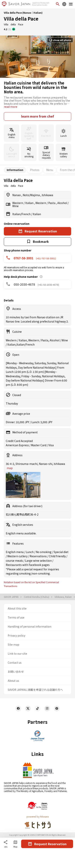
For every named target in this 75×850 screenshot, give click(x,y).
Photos (34, 170)
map (10, 468)
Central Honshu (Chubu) (37, 596)
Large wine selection (38, 560)
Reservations (38, 556)
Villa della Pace (21, 18)
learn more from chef (37, 116)
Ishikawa (47, 195)
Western (18, 203)
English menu (15, 552)
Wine (15, 206)
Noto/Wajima (31, 195)
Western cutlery (17, 556)
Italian (29, 203)
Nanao (16, 195)
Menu (49, 170)
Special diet (61, 552)
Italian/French (21, 214)
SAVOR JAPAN (11, 596)
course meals (14, 560)
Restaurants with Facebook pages (28, 565)
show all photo (62, 40)
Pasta (52, 203)
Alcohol (62, 203)
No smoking (44, 552)
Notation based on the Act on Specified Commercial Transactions (31, 583)
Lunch (30, 552)
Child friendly (57, 556)
